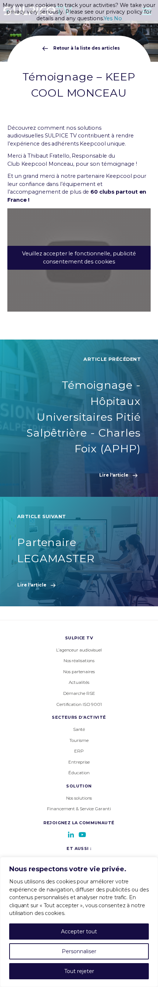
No (118, 18)
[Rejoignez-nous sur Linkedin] (71, 834)
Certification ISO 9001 (79, 704)
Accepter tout (79, 931)
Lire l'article (114, 475)
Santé (79, 729)
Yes (108, 18)
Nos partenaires (79, 671)
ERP (79, 751)
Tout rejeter (79, 971)
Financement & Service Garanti (79, 808)
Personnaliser (79, 951)
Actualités (79, 682)
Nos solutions (79, 798)
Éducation (78, 772)
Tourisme (78, 740)
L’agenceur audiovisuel (79, 650)
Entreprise (78, 762)
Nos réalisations (79, 660)
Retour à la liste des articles (86, 48)
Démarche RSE (79, 693)
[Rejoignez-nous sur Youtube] (82, 834)
